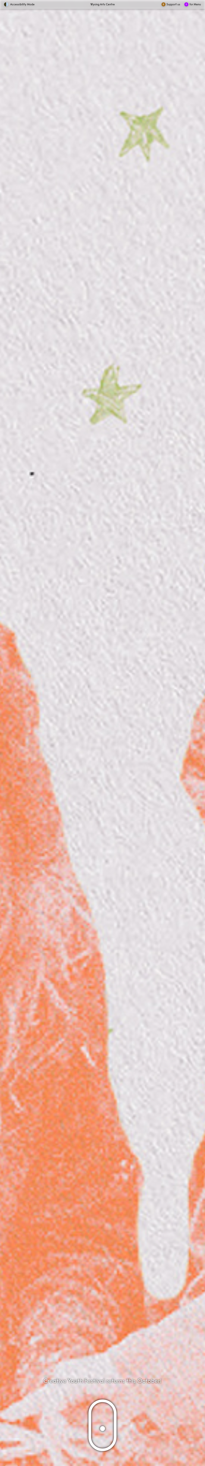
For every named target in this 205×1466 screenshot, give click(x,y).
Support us (171, 4)
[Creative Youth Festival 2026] (102, 733)
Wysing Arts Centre (102, 4)
